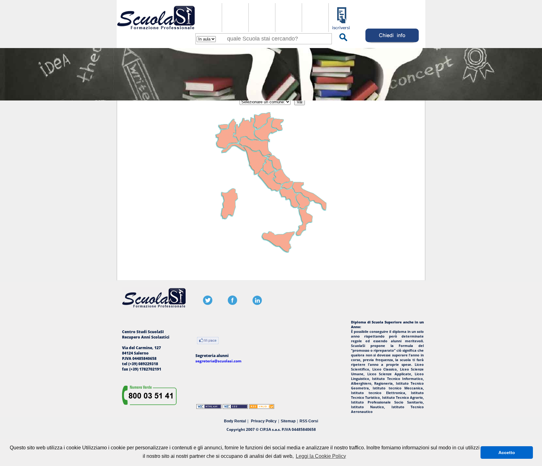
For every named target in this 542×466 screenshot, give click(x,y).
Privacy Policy (264, 421)
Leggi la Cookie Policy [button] (321, 456)
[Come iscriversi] (342, 29)
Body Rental (235, 421)
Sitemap (288, 421)
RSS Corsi (309, 421)
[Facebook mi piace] (208, 341)
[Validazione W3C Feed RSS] (261, 407)
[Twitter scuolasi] (207, 303)
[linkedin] (257, 303)
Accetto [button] (506, 452)
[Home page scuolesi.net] (156, 31)
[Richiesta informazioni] (392, 43)
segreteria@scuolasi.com (218, 361)
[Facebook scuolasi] (232, 303)
